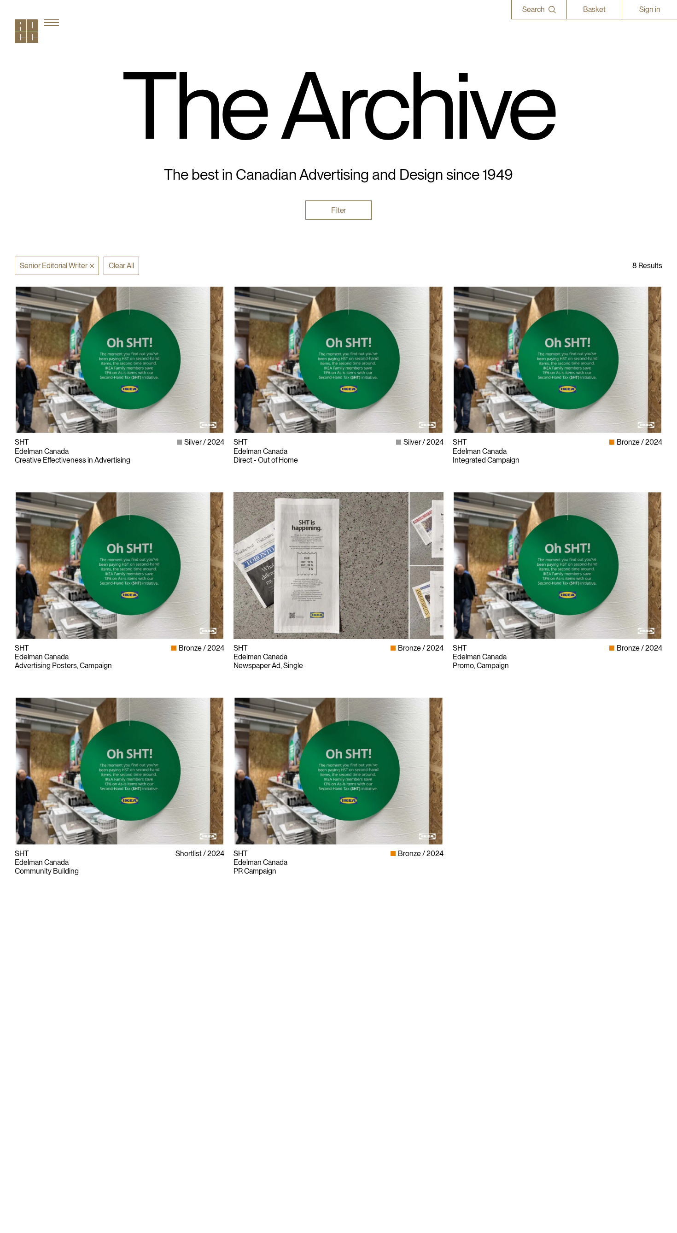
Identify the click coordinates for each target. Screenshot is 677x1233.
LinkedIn (466, 1021)
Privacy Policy (364, 1021)
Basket (594, 9)
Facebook (468, 1030)
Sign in (649, 9)
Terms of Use (364, 1038)
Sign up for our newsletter (493, 1056)
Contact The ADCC (373, 1030)
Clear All (121, 265)
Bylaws (354, 1012)
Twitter (463, 1038)
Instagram (468, 1012)
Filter (338, 210)
